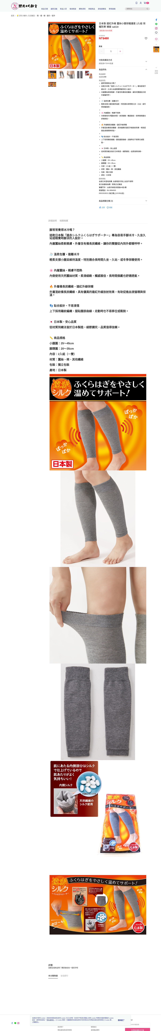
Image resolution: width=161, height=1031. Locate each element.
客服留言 (94, 1027)
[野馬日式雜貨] (24, 6)
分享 (103, 207)
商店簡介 (60, 1027)
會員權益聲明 (95, 1030)
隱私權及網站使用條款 (65, 1030)
